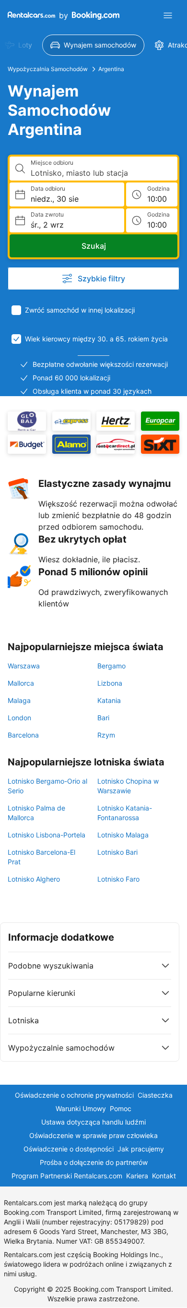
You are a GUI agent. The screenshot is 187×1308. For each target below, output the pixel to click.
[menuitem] (93, 45)
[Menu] (167, 15)
